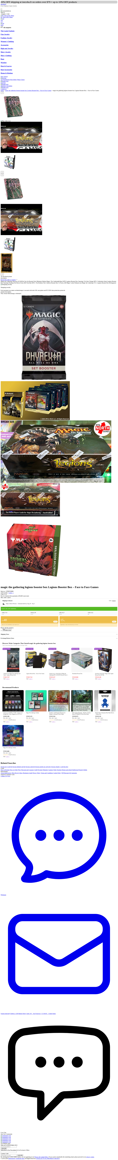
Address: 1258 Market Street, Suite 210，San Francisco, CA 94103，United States (33, 1013)
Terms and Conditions (47, 773)
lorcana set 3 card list (6, 767)
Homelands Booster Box (77, 673)
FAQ (8, 776)
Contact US (4, 776)
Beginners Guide (27, 773)
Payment (40, 770)
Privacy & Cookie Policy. (41, 1157)
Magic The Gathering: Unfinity (32, 712)
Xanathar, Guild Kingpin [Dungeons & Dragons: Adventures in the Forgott (57, 713)
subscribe (3, 1148)
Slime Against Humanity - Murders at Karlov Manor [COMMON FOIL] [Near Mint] (81, 713)
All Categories (73, 773)
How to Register (5, 770)
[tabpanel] (59, 439)
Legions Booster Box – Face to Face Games (35, 673)
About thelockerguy (6, 773)
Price (19, 770)
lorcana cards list (30, 767)
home (2, 90)
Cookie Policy (57, 773)
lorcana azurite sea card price (43, 767)
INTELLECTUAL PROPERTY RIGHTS (48, 1158)
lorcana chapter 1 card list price (59, 767)
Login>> (8, 679)
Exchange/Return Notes (7, 638)
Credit (35, 770)
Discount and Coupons (27, 770)
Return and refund (67, 770)
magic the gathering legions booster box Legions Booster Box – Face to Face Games (28, 90)
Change (114, 600)
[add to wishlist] (1, 630)
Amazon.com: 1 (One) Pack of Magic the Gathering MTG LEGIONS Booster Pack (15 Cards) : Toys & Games (58, 674)
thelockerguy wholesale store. (16, 1158)
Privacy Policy (37, 773)
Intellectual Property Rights (79, 770)
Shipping (45, 770)
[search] (1, 9)
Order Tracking (57, 770)
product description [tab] (6, 292)
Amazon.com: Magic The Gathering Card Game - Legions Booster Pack (11, 674)
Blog (13, 773)
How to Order (14, 770)
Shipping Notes (5, 634)
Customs (50, 770)
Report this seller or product (8, 280)
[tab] (59, 293)
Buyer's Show (19, 773)
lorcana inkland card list (18, 767)
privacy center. (90, 1157)
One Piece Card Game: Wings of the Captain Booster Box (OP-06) (104, 674)
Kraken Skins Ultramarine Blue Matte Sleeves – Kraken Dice (104, 713)
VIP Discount (65, 773)
